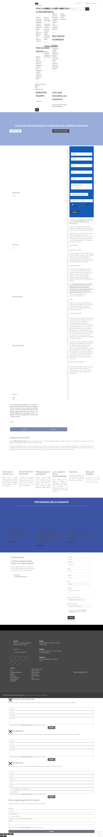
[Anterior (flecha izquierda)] (1, 836)
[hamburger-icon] (36, 3)
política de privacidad (27, 725)
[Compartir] (8, 834)
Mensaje (73, 182)
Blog (36, 87)
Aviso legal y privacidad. (30, 695)
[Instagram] (22, 658)
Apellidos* (73, 156)
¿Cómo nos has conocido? (76, 192)
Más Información (13, 541)
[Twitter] (27, 658)
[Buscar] (87, 9)
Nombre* (73, 151)
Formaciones (38, 5)
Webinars (37, 85)
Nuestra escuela (39, 89)
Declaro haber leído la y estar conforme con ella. (28, 725)
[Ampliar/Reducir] (1, 834)
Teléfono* (73, 169)
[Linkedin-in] (17, 663)
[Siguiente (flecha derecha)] (5, 836)
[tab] (23, 429)
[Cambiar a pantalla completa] (5, 834)
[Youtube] (12, 663)
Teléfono (11, 820)
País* (72, 176)
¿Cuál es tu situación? (75, 198)
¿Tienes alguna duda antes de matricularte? (22, 562)
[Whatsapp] (12, 658)
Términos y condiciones (41, 695)
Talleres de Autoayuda (40, 84)
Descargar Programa (61, 131)
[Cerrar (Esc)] (12, 834)
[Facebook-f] (17, 658)
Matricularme (15, 131)
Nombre (11, 808)
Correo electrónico (13, 813)
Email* (72, 163)
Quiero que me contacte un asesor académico (21, 818)
